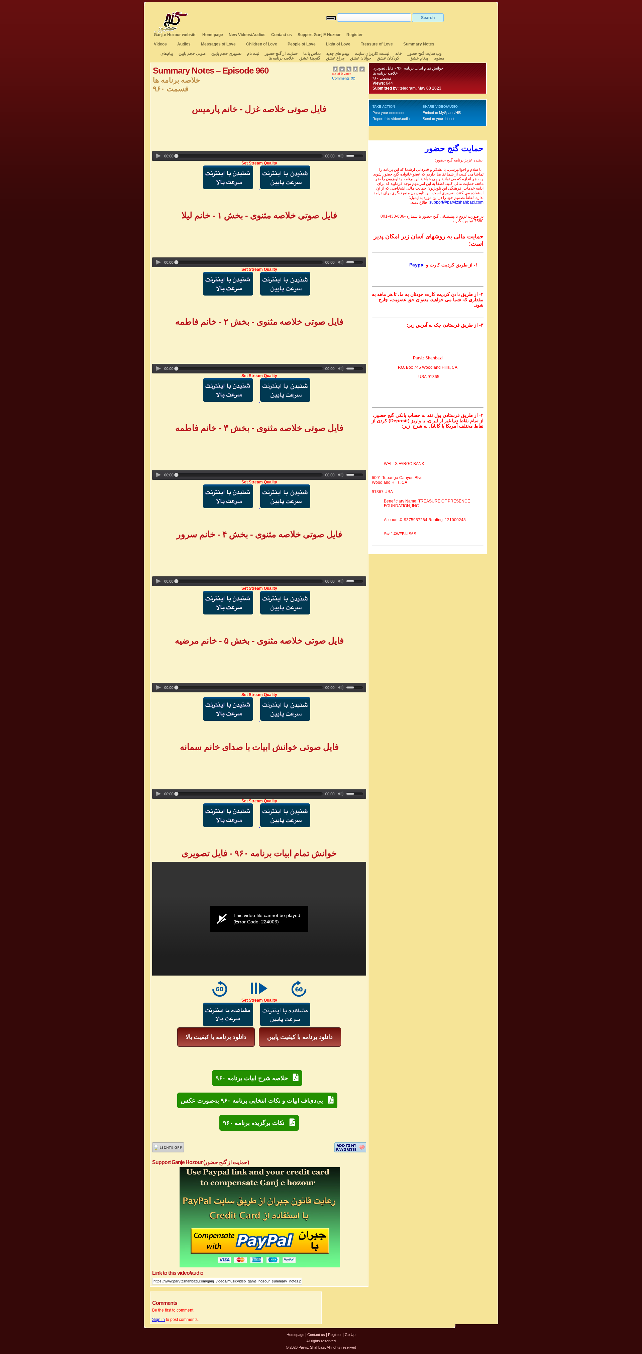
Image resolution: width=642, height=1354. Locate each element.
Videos (160, 44)
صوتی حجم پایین (192, 53)
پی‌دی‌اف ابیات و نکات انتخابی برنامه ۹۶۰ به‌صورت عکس (254, 1100)
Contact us (281, 34)
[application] (259, 919)
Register (354, 34)
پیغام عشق (419, 58)
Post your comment (388, 113)
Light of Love (338, 44)
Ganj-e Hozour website (175, 34)
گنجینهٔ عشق (309, 58)
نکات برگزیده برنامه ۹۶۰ (256, 1123)
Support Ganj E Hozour (319, 34)
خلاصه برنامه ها (281, 58)
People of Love (302, 44)
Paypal (417, 264)
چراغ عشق (335, 58)
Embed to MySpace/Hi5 (442, 113)
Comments (341, 78)
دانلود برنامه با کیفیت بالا (216, 1037)
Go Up (350, 1335)
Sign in (158, 1319)
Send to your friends (439, 119)
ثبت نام (253, 53)
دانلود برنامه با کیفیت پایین (300, 1037)
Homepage (212, 34)
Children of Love (261, 44)
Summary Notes (418, 44)
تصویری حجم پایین (225, 53)
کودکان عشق (388, 58)
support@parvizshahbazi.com (456, 202)
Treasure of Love (377, 44)
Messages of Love (218, 44)
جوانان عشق (360, 58)
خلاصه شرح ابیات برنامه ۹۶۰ (254, 1078)
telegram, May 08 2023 (420, 88)
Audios (184, 44)
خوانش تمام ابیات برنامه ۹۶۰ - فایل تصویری (407, 68)
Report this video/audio (391, 119)
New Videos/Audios (247, 34)
